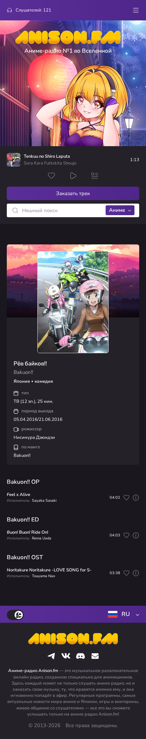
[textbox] (122, 614)
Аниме (117, 210)
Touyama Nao (43, 576)
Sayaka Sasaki (44, 500)
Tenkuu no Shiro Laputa (47, 156)
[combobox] (122, 614)
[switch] (15, 615)
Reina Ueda (41, 538)
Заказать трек (73, 193)
